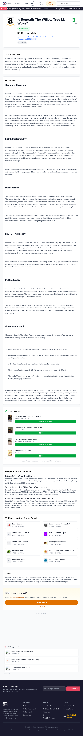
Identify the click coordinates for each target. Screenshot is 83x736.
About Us (46, 712)
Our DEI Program (49, 718)
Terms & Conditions (70, 706)
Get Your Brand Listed (51, 709)
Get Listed (41, 3)
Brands (8, 3)
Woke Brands (28, 712)
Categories (18, 3)
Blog (26, 3)
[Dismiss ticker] (81, 8)
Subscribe (72, 689)
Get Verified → (41, 602)
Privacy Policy (69, 709)
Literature (23, 42)
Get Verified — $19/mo (72, 716)
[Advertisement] (41, 628)
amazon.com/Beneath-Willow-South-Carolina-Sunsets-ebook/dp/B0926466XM (38, 38)
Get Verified (51, 3)
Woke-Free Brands (30, 709)
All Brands (26, 706)
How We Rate (32, 3)
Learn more (41, 606)
